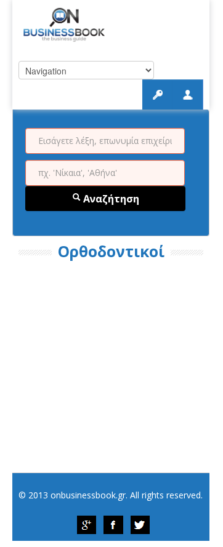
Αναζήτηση (110, 199)
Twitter (140, 525)
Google (86, 525)
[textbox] (105, 141)
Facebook (113, 525)
